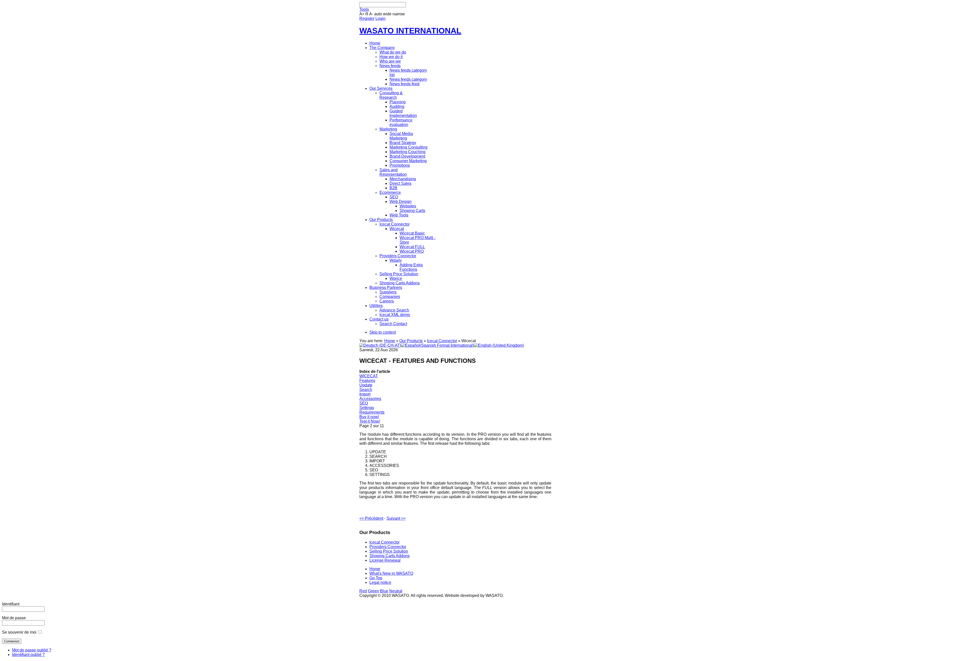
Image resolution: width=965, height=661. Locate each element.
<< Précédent (371, 518)
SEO (363, 403)
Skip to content (382, 332)
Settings (366, 408)
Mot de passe (14, 618)
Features (367, 380)
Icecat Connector (442, 341)
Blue (384, 591)
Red (363, 591)
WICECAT (368, 376)
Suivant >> (396, 518)
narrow (399, 14)
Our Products (411, 341)
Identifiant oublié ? (28, 654)
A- (371, 14)
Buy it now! (369, 417)
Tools (364, 9)
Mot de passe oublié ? (31, 650)
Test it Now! (369, 421)
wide (387, 14)
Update (365, 385)
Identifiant (10, 604)
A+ (361, 14)
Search (365, 389)
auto (378, 14)
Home (389, 341)
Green (373, 591)
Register (366, 18)
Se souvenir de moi (19, 632)
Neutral (395, 591)
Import (364, 394)
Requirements (371, 412)
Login (380, 18)
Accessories (370, 398)
